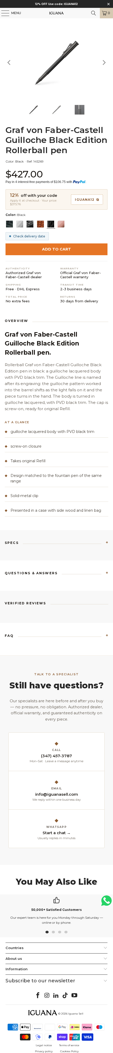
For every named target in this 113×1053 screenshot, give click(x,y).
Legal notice (44, 1045)
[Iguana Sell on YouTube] (75, 995)
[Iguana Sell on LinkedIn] (56, 995)
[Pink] (61, 224)
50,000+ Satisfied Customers (56, 910)
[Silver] (20, 224)
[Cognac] (40, 224)
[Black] (30, 224)
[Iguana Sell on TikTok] (65, 995)
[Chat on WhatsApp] (106, 903)
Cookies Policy (69, 1051)
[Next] (103, 62)
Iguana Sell (75, 1013)
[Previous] (9, 62)
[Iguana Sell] (56, 13)
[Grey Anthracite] (9, 224)
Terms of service (69, 1045)
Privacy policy (44, 1051)
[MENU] (2, 13)
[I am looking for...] (94, 13)
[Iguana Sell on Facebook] (38, 995)
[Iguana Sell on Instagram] (47, 995)
